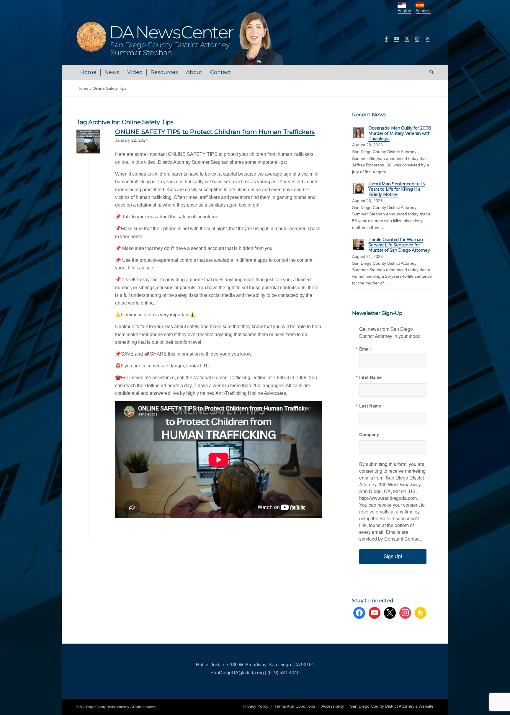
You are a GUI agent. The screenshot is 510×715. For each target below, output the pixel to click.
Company (369, 434)
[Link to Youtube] (396, 38)
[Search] (430, 72)
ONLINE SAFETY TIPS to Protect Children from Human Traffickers (215, 131)
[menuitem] (88, 72)
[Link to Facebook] (386, 38)
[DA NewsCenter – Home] (180, 38)
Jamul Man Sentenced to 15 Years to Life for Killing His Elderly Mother (396, 189)
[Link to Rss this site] (427, 38)
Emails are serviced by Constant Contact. (390, 535)
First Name (370, 377)
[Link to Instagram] (417, 38)
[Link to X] (407, 38)
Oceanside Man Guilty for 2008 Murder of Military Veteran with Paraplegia (399, 133)
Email (365, 349)
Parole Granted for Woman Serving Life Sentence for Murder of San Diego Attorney (399, 245)
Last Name (370, 406)
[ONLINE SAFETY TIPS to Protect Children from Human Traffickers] (88, 141)
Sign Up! (393, 556)
